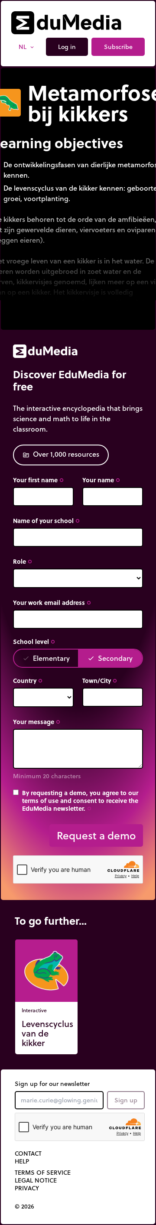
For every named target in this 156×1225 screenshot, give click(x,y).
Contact (28, 1153)
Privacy (27, 1188)
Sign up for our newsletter (52, 1084)
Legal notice (36, 1180)
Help (22, 1161)
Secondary (110, 658)
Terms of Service (43, 1172)
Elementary (46, 658)
